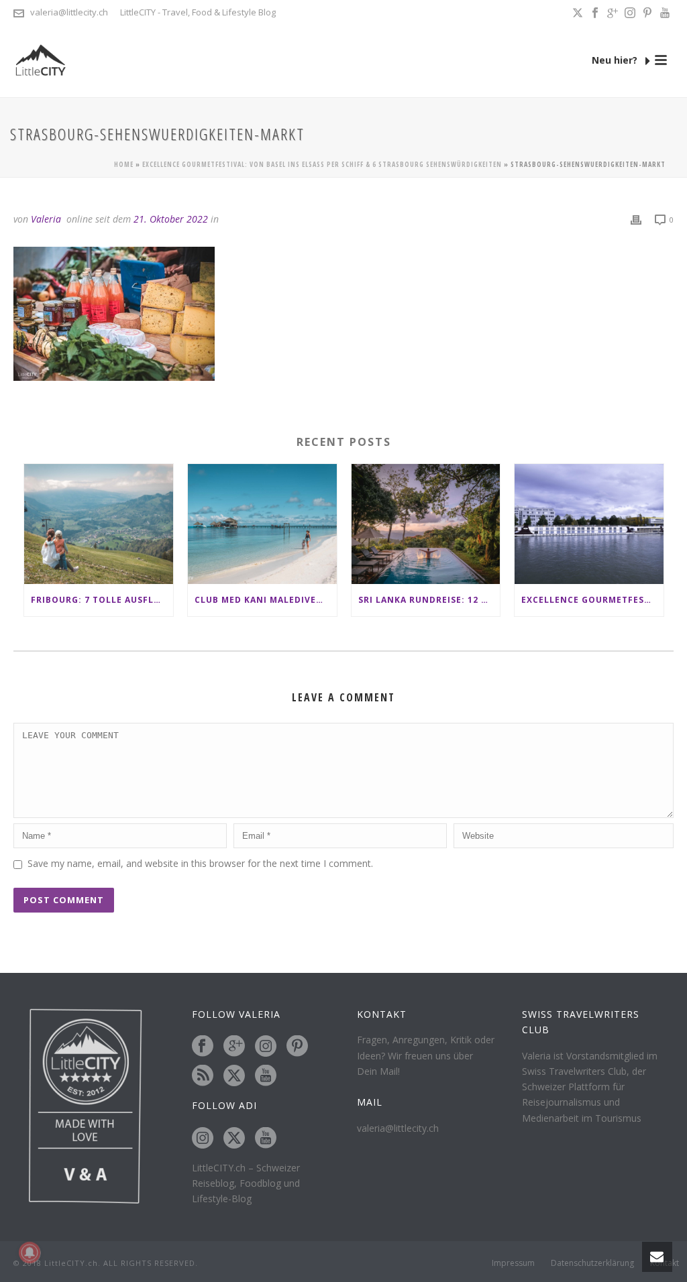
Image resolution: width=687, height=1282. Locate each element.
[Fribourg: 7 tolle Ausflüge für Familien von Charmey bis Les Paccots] (98, 523)
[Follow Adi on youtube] (265, 1138)
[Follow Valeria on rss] (202, 1076)
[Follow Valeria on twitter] (234, 1076)
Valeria (46, 219)
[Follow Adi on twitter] (234, 1138)
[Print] (636, 219)
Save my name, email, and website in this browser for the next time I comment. (200, 863)
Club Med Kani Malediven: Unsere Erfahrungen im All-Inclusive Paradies (266, 599)
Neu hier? (616, 60)
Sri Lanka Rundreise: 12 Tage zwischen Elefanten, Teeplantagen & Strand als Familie (429, 599)
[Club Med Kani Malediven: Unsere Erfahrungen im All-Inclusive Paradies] (262, 523)
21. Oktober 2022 (171, 219)
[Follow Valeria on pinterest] (297, 1046)
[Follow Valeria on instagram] (265, 1046)
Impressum (513, 1263)
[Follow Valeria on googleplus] (234, 1046)
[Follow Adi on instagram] (202, 1138)
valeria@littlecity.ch (69, 12)
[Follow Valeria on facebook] (202, 1046)
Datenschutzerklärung (592, 1263)
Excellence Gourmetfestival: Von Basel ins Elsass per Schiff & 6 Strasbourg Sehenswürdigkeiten (322, 164)
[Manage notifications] (29, 1252)
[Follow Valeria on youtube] (265, 1076)
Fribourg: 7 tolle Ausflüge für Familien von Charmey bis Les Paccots (102, 599)
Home (124, 164)
